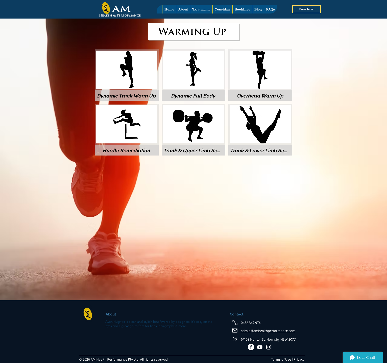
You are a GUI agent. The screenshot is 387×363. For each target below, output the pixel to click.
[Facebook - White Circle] (251, 347)
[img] (260, 130)
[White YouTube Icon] (260, 347)
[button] (201, 9)
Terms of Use (281, 359)
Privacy (298, 359)
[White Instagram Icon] (268, 347)
